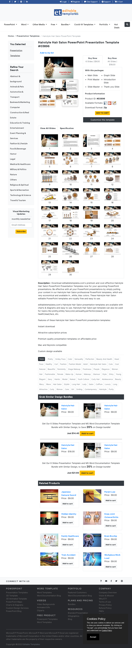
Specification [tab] (67, 128)
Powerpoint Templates (47, 619)
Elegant (42, 379)
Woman (59, 389)
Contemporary (91, 389)
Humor (13, 154)
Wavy (41, 384)
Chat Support (92, 2)
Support (107, 2)
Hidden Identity (68, 514)
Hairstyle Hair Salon (98, 364)
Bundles (65, 25)
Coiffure (99, 384)
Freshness (87, 369)
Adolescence (107, 379)
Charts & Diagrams (14, 605)
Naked (72, 379)
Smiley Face (60, 359)
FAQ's (101, 611)
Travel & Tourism (18, 200)
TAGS (41, 359)
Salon (91, 384)
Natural (42, 369)
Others (13, 180)
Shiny (111, 374)
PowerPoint (9, 25)
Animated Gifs (43, 607)
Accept (93, 637)
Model (64, 379)
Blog (70, 619)
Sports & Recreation (19, 190)
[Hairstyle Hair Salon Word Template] (92, 410)
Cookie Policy (107, 630)
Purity (111, 389)
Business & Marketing (20, 102)
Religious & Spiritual (19, 185)
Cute (111, 364)
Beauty (118, 379)
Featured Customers (77, 592)
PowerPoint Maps (14, 602)
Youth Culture (83, 379)
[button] (127, 24)
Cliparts (40, 610)
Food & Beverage (18, 149)
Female (60, 374)
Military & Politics (18, 169)
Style (104, 374)
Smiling (79, 389)
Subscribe (21, 231)
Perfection (89, 359)
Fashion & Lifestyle (18, 144)
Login (64, 2)
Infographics (73, 616)
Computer (15, 107)
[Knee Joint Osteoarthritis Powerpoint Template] (92, 518)
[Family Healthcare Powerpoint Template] (49, 540)
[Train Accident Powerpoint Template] (49, 559)
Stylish (66, 384)
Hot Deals (116, 26)
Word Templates (44, 592)
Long (115, 384)
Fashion (63, 364)
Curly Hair (95, 379)
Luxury (108, 384)
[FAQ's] (102, 581)
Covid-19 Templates (84, 25)
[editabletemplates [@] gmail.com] (107, 581)
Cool (117, 364)
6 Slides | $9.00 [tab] (93, 60)
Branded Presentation (78, 613)
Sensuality (79, 359)
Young (118, 374)
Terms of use (105, 602)
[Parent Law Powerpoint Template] (92, 496)
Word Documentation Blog (49, 595)
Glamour (96, 374)
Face (41, 364)
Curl (56, 364)
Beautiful (51, 369)
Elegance (105, 369)
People (96, 369)
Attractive (43, 389)
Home (11, 36)
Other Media (39, 25)
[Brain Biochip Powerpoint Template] (92, 540)
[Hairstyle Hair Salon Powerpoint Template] (49, 409)
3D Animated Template (16, 598)
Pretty (50, 359)
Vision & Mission (106, 595)
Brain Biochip (110, 536)
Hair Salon (57, 384)
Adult (85, 364)
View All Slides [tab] (48, 128)
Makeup (87, 374)
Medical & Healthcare (20, 164)
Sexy (50, 379)
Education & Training (20, 123)
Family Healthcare (70, 536)
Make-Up (69, 374)
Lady (84, 384)
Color (70, 359)
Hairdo (57, 379)
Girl (72, 389)
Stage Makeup (74, 369)
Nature (13, 175)
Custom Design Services (17, 608)
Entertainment (17, 128)
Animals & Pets (17, 87)
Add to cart (87, 433)
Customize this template (102, 119)
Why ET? (103, 598)
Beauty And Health (104, 359)
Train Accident (68, 555)
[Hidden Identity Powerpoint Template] (49, 518)
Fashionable (50, 374)
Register (76, 2)
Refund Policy (105, 608)
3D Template (12, 595)
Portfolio (103, 25)
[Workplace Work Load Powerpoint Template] (92, 559)
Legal (12, 159)
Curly (52, 389)
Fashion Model (75, 364)
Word (24, 25)
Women (115, 369)
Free (53, 25)
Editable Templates (31, 644)
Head (116, 359)
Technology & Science (20, 195)
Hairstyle (102, 389)
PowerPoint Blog (13, 611)
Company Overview (108, 592)
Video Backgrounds (46, 604)
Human (79, 374)
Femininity (61, 369)
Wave (48, 384)
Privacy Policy (105, 605)
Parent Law (109, 492)
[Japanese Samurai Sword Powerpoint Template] (49, 496)
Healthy (49, 364)
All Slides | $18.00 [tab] (112, 61)
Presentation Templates (28, 36)
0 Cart (120, 2)
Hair (41, 374)
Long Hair (76, 384)
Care (67, 389)
